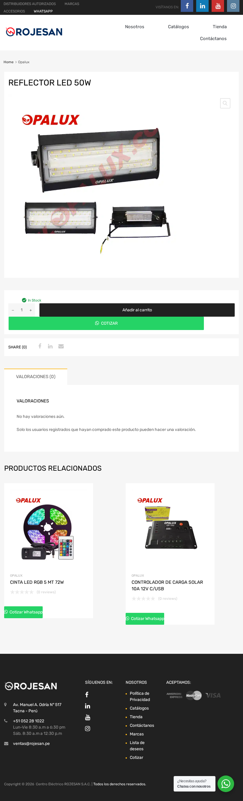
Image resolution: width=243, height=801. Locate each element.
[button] (225, 103)
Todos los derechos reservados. (119, 784)
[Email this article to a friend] (60, 346)
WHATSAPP (43, 11)
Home (9, 62)
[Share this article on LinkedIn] (49, 346)
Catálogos (178, 26)
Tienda (220, 26)
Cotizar (136, 757)
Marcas (137, 734)
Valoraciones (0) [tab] (35, 376)
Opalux (16, 576)
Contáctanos (213, 38)
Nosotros (134, 26)
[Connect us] (187, 5)
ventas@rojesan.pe (31, 743)
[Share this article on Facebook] (39, 346)
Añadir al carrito (137, 310)
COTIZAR (109, 323)
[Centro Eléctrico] (34, 37)
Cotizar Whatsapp (26, 612)
